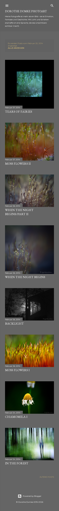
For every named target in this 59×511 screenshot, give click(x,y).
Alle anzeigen (16, 48)
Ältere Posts (47, 477)
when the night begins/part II (19, 212)
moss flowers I (17, 370)
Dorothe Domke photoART (26, 11)
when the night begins (25, 277)
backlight (14, 323)
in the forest (16, 463)
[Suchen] (52, 5)
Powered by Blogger (32, 496)
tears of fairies (18, 112)
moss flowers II (18, 164)
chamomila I (16, 417)
